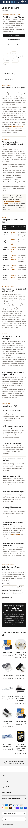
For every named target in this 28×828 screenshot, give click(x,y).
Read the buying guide (14, 39)
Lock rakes (5, 590)
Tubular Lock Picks (7, 722)
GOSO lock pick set (13, 242)
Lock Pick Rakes (7, 676)
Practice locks (5, 583)
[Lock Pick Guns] (7, 688)
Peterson (6, 65)
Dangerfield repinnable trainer (9, 586)
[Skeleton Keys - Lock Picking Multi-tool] (20, 688)
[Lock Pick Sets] (7, 644)
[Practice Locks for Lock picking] (20, 644)
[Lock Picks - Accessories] (7, 736)
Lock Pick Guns (7, 696)
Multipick (6, 61)
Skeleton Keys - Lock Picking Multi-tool (20, 698)
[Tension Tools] (20, 667)
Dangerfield (19, 57)
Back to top (14, 769)
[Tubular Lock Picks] (7, 713)
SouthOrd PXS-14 (13, 249)
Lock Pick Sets (7, 653)
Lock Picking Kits (20, 721)
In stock (14, 53)
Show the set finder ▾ (14, 44)
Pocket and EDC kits (7, 597)
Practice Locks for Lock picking (20, 654)
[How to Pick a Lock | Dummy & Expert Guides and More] (20, 736)
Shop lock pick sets (14, 35)
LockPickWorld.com (9, 824)
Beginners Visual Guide (16, 126)
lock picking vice (15, 534)
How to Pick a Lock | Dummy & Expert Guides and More (20, 747)
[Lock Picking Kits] (20, 713)
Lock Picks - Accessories (7, 745)
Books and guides (6, 593)
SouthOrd (15, 61)
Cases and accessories (15, 590)
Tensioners (21, 586)
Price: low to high (8, 57)
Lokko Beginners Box (13, 234)
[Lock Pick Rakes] (7, 667)
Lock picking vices (17, 593)
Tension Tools (20, 676)
